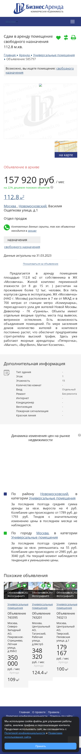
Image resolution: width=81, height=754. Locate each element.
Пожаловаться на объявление (40, 263)
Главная (24, 712)
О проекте (39, 712)
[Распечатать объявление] (73, 37)
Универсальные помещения (52, 498)
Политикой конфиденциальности (25, 733)
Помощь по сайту (61, 716)
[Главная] (38, 8)
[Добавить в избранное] (58, 37)
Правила (53, 712)
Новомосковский (33, 206)
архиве (32, 230)
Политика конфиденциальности (26, 716)
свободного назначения (22, 247)
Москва (42, 533)
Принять (40, 746)
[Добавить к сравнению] (66, 37)
